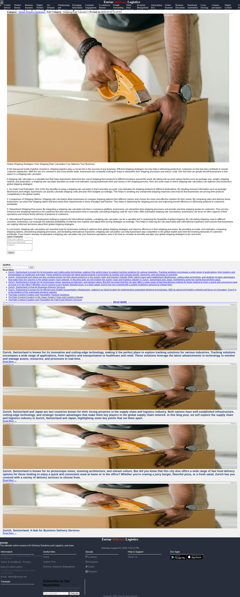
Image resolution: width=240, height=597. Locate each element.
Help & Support (135, 551)
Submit (11, 253)
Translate (5, 581)
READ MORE (120, 302)
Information (6, 551)
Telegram (92, 571)
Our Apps (175, 551)
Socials (89, 551)
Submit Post (49, 561)
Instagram (93, 561)
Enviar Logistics (122, 2)
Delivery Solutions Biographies (59, 566)
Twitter (91, 566)
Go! (31, 267)
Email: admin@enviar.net (14, 576)
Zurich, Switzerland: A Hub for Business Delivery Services (36, 287)
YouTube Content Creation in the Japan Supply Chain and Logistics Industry (45, 297)
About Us (132, 556)
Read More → (10, 361)
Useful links (49, 551)
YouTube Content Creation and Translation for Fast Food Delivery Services (45, 300)
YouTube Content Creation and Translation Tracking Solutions (38, 295)
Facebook (92, 556)
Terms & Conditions (11, 561)
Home (46, 556)
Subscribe (74, 593)
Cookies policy (15, 566)
